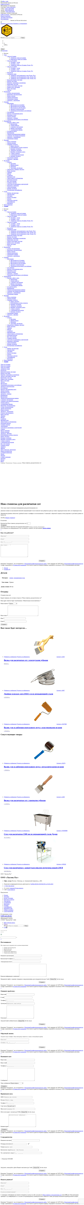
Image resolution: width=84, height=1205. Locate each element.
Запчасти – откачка (12, 118)
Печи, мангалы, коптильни (8, 449)
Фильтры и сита (11, 115)
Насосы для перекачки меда (15, 113)
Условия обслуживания (19, 565)
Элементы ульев (11, 74)
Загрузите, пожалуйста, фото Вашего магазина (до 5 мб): (16, 1167)
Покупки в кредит (12, 200)
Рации (2, 454)
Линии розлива (11, 143)
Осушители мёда (12, 131)
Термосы (3, 446)
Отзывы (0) (7, 569)
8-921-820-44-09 (10, 11)
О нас (5, 191)
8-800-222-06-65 (5, 4)
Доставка (9, 196)
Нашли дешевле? (10, 517)
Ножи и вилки (11, 96)
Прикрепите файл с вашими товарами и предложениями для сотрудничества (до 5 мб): (25, 979)
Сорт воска (4, 1106)
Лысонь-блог (11, 194)
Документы (7, 901)
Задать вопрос (46, 528)
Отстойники (10, 112)
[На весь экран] (4, 930)
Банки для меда (14, 146)
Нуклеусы (10, 72)
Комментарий (4, 1126)
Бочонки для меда (15, 156)
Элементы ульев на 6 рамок (18, 58)
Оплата (9, 199)
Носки (2, 460)
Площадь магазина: (6, 1144)
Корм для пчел (11, 171)
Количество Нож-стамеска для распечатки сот (13, 523)
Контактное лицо (5, 1150)
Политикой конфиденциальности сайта (36, 563)
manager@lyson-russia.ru (16, 888)
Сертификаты (11, 201)
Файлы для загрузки (13, 193)
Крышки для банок (15, 149)
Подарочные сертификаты (14, 190)
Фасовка (6, 140)
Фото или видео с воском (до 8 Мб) (10, 1112)
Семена (3, 429)
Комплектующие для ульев (14, 80)
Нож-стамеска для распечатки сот (52, 1195)
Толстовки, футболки (16, 168)
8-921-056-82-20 (9, 10)
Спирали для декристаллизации (16, 135)
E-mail (2, 997)
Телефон (3, 1000)
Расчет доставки (11, 197)
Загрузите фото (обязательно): (9, 1020)
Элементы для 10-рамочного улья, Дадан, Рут (23, 77)
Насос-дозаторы (11, 141)
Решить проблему (6, 16)
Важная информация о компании (10, 976)
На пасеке (7, 160)
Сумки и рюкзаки (6, 457)
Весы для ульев (11, 88)
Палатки (3, 458)
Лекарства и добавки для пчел (15, 169)
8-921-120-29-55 (11, 7)
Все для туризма (11, 181)
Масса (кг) (3, 1109)
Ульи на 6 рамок (11, 56)
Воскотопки (13, 124)
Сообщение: (4, 1080)
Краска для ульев (12, 81)
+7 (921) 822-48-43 (9, 886)
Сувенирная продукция (17, 154)
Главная (3, 463)
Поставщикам (4, 19)
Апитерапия (4, 426)
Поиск (22, 37)
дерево (11, 578)
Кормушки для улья (12, 84)
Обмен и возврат (8, 910)
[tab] (43, 568)
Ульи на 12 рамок (12, 66)
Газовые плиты (5, 445)
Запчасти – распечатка (13, 100)
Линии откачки (11, 116)
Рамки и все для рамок (13, 87)
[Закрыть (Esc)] (1, 930)
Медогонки (10, 103)
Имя (2, 618)
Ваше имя (3, 994)
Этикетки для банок (16, 150)
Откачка (6, 102)
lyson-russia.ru (11, 889)
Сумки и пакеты (15, 153)
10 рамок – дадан (15, 62)
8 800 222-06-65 (5, 14)
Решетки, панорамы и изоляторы (16, 82)
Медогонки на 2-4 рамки (17, 105)
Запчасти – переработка (14, 137)
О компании (7, 902)
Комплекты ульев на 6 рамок (18, 59)
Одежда (9, 162)
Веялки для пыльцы (16, 128)
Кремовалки (10, 132)
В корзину (3, 525)
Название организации (7, 955)
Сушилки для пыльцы (16, 127)
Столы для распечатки (13, 93)
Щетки (9, 174)
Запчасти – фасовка (12, 159)
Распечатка (7, 91)
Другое (9, 90)
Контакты (10, 203)
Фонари (3, 455)
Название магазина (6, 1140)
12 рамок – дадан (15, 68)
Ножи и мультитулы (6, 451)
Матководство (11, 176)
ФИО (2, 1097)
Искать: (3, 37)
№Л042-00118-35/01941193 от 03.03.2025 (42, 884)
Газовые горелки (12, 182)
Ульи (5, 55)
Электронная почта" (6, 961)
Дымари (9, 172)
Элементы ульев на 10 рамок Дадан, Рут (21, 65)
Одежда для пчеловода (7, 413)
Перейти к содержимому (20, 23)
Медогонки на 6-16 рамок (17, 106)
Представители (8, 204)
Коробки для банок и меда (17, 152)
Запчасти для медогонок (17, 109)
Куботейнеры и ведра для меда (19, 147)
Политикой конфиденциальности (73, 563)
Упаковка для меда (12, 144)
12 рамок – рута (14, 69)
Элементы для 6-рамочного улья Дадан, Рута (23, 75)
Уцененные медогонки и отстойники (20, 110)
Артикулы (3, 1003)
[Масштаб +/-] (6, 930)
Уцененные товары (12, 99)
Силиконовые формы (16, 129)
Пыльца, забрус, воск (13, 122)
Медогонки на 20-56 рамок (18, 107)
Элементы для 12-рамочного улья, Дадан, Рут (23, 78)
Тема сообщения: (5, 1083)
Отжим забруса (14, 125)
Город (2, 1147)
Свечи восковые (11, 187)
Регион (3, 1100)
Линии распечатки (12, 97)
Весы (2, 461)
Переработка (7, 121)
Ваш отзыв (4, 615)
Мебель (3, 448)
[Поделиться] (3, 930)
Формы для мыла (12, 188)
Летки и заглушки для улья (14, 85)
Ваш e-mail (4, 1063)
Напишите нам (8, 908)
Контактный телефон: (7, 958)
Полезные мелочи (12, 179)
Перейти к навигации (7, 23)
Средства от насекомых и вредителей (17, 184)
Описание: (4, 1018)
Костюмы (13, 163)
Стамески (10, 175)
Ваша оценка (5, 603)
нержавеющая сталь (19, 578)
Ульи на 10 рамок (12, 60)
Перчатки (13, 166)
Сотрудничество (8, 911)
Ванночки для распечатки (14, 94)
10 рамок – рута (14, 63)
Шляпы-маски (14, 165)
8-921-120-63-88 (9, 8)
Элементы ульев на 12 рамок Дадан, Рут (21, 71)
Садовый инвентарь (6, 452)
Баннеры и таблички (13, 185)
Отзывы (6, 905)
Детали (6, 568)
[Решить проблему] (1, 22)
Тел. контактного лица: (7, 1153)
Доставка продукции (6, 17)
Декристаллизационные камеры (16, 134)
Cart (5, 927)
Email (3, 621)
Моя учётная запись (9, 922)
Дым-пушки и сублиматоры (15, 178)
